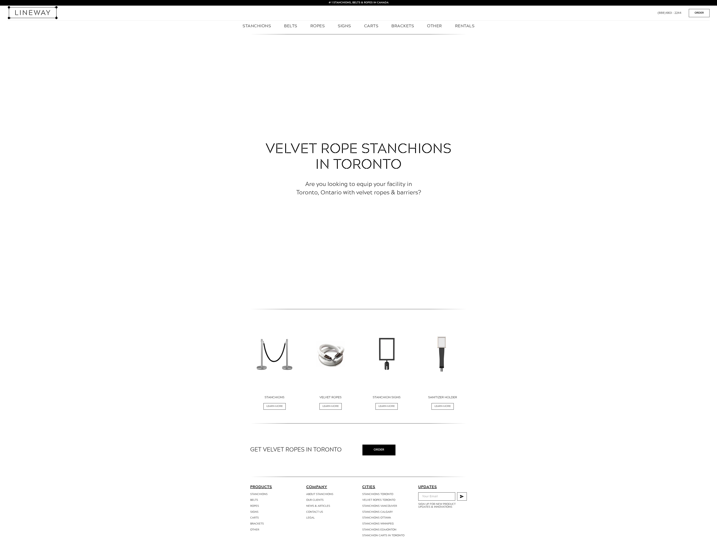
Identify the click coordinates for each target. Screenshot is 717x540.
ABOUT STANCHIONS (319, 494)
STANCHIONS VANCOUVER (379, 506)
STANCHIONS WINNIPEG (378, 524)
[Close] (711, 3)
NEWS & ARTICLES (318, 506)
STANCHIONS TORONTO (377, 494)
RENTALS (465, 26)
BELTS (290, 26)
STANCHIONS (257, 26)
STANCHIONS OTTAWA (376, 518)
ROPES (317, 26)
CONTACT (312, 512)
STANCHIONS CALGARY (377, 512)
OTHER (434, 26)
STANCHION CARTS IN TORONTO (383, 535)
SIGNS (344, 26)
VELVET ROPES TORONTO (378, 500)
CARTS (371, 26)
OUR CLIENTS (315, 500)
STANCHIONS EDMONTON (379, 530)
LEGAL (310, 518)
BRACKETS (402, 26)
